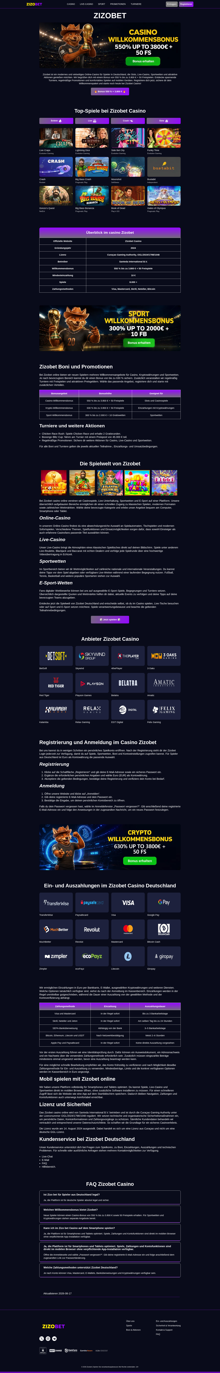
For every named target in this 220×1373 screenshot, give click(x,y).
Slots (161, 121)
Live (90, 121)
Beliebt (54, 121)
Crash (126, 121)
